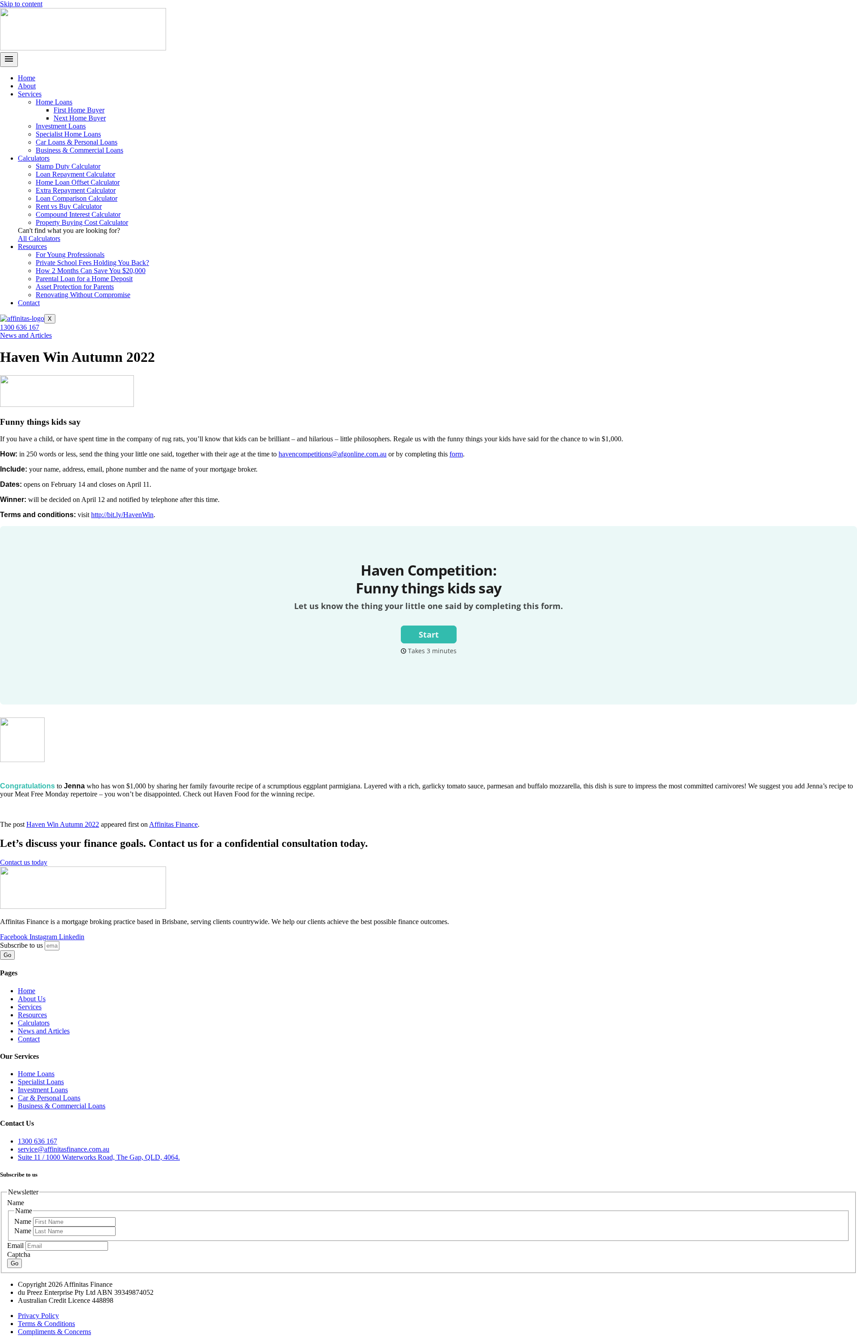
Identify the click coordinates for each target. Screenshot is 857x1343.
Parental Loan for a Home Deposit (84, 278)
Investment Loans (61, 126)
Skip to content (21, 4)
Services (30, 94)
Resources (32, 246)
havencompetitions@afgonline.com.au (333, 454)
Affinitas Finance (173, 824)
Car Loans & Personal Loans (76, 142)
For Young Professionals (70, 254)
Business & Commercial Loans (79, 150)
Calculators (34, 158)
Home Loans (54, 102)
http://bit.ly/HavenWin (122, 514)
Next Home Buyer (80, 118)
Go (14, 1263)
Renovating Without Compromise (83, 294)
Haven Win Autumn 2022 (62, 824)
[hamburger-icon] (9, 59)
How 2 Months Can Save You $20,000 (91, 270)
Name (23, 1221)
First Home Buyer (79, 110)
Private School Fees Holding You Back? (92, 262)
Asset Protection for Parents (75, 286)
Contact (29, 303)
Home (26, 78)
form (456, 454)
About (27, 86)
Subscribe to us (22, 945)
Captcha (18, 1254)
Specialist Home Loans (68, 134)
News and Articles (26, 335)
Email (16, 1245)
